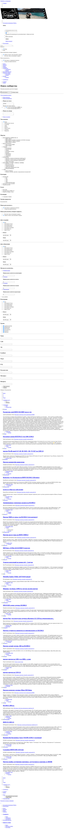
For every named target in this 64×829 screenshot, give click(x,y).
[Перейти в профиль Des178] (5, 545)
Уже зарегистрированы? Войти (10, 23)
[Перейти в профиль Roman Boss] (6, 486)
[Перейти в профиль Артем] (5, 409)
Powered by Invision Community (7, 800)
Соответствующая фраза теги (14, 107)
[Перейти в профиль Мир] (4, 615)
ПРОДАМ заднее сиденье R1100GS (15, 605)
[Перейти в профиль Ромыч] (5, 656)
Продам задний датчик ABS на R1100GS (16, 646)
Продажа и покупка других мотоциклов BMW (25, 414)
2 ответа (7, 497)
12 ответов (8, 717)
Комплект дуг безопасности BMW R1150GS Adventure (21, 477)
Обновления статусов (9, 123)
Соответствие (8, 407)
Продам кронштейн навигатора (13, 462)
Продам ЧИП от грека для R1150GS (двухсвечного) (20, 517)
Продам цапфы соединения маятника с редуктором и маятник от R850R (27, 762)
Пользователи (7, 329)
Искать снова (15, 92)
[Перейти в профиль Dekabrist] (5, 602)
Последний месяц (8, 226)
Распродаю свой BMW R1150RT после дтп (17, 412)
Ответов (5, 276)
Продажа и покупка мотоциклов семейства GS (24, 708)
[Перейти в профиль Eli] (4, 573)
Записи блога (7, 128)
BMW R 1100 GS (8, 722)
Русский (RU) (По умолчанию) (11, 796)
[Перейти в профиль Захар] (4, 448)
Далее (4, 397)
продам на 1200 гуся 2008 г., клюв (19, 659)
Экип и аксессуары (19, 661)
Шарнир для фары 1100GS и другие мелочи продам (20, 589)
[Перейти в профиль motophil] (5, 459)
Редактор (6, 331)
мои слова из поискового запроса (12, 55)
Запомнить (8, 34)
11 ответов (8, 732)
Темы (6, 125)
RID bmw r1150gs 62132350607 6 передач (16, 548)
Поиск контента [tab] (6, 97)
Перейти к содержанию (5, 1)
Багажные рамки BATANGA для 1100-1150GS (18, 436)
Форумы (5, 64)
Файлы (6, 127)
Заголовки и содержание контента (12, 60)
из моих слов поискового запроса (13, 54)
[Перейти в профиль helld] (4, 702)
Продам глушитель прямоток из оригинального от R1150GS (23, 630)
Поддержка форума (7, 71)
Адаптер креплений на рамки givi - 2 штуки (18, 562)
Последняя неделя (8, 225)
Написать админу (6, 72)
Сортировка (5, 404)
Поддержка (8, 74)
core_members (5, 296)
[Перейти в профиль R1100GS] (5, 734)
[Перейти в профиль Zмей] (4, 433)
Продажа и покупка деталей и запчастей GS (23, 439)
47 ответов (8, 686)
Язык (4, 794)
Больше (7, 70)
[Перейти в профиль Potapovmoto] (6, 532)
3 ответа (7, 654)
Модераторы (7, 327)
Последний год (8, 228)
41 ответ (7, 472)
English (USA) (8, 797)
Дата (7, 406)
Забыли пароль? (9, 41)
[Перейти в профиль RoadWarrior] (6, 474)
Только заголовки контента (10, 61)
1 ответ (7, 446)
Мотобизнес (7, 328)
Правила (5, 67)
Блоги (4, 63)
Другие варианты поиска (5, 95)
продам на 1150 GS (14, 672)
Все (5, 222)
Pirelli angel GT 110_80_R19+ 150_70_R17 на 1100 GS (26, 451)
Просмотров (6, 289)
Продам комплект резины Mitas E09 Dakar (17, 690)
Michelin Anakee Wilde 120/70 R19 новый (16, 576)
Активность (5, 68)
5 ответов (8, 773)
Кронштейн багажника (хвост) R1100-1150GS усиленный (22, 737)
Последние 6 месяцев (9, 227)
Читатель (6, 332)
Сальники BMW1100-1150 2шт (13, 749)
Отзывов (5, 283)
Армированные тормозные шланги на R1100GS (19, 503)
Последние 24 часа (9, 223)
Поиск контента (6, 386)
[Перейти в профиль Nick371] (5, 514)
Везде (6, 49)
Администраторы (8, 325)
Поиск (4, 66)
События (6, 129)
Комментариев (6, 270)
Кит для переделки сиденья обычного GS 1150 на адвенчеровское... (31, 618)
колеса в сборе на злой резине (13, 489)
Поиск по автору (6, 116)
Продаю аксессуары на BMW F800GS (15, 535)
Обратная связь (6, 798)
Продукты (7, 130)
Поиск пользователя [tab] (7, 98)
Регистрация (5, 43)
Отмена (5, 387)
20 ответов (8, 626)
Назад (4, 393)
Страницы (7, 124)
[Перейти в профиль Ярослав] (5, 500)
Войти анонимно (9, 36)
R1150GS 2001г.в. (8, 705)
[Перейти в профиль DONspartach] (6, 719)
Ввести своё (7, 230)
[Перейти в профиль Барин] (5, 687)
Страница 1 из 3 (6, 400)
